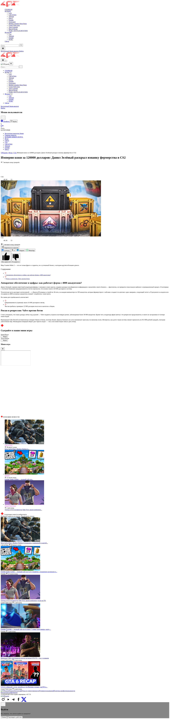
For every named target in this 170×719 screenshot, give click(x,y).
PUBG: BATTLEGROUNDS (18, 31)
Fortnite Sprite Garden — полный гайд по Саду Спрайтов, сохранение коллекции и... (29, 572)
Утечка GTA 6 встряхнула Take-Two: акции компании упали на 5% (23, 600)
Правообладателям (15, 691)
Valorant (11, 16)
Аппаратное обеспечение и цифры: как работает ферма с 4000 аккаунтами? (28, 275)
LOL (10, 13)
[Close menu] (11, 63)
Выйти (15, 121)
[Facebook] (18, 701)
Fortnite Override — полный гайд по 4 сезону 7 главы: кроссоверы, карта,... (26, 629)
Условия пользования (46, 691)
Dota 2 (11, 18)
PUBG (11, 39)
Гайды (7, 41)
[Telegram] (13, 701)
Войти (21, 51)
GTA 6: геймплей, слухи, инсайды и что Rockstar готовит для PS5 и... (24, 687)
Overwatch (12, 22)
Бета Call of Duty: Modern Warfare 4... (17, 449)
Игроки (7, 32)
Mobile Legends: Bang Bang (18, 23)
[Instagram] (3, 701)
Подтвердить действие (15, 717)
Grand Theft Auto (14, 25)
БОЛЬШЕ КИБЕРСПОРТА (14, 137)
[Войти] (2, 126)
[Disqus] (85, 390)
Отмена (4, 717)
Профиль (6, 121)
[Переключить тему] (3, 48)
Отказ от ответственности (30, 691)
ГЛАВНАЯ (8, 9)
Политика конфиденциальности (64, 691)
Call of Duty (12, 15)
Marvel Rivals (13, 29)
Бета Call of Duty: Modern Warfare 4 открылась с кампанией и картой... (24, 543)
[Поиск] (21, 66)
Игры (6, 139)
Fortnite (11, 20)
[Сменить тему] (3, 60)
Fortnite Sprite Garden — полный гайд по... (19, 479)
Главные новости (10, 135)
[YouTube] (8, 701)
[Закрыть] (3, 349)
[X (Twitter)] (23, 701)
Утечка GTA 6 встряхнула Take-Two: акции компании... (23, 510)
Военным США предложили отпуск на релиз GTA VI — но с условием (25, 658)
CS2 (10, 34)
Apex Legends (13, 27)
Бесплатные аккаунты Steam (14, 133)
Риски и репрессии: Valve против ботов (18, 279)
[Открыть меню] (6, 61)
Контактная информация (9, 692)
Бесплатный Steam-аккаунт (10, 51)
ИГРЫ (7, 11)
